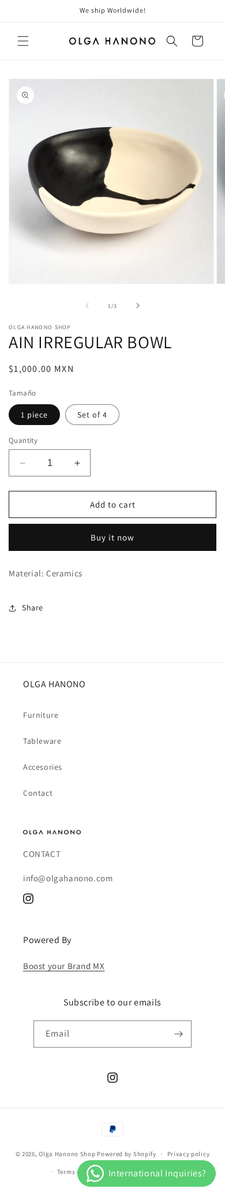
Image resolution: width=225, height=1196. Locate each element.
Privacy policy (188, 1154)
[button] (23, 41)
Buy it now (112, 537)
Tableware (42, 741)
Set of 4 (92, 414)
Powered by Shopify (126, 1154)
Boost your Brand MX (63, 965)
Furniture (40, 715)
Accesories (42, 767)
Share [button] (32, 607)
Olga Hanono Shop (67, 1154)
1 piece (34, 414)
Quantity (23, 440)
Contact (37, 793)
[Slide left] (87, 305)
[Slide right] (138, 305)
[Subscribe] (178, 1034)
